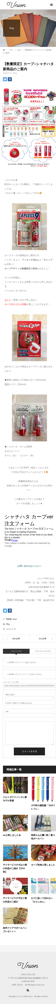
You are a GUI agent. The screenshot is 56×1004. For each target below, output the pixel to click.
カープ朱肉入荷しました (43, 865)
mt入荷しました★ (12, 835)
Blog (15, 73)
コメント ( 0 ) (16, 651)
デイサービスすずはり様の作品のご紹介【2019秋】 (15, 868)
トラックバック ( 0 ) (43, 651)
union (15, 619)
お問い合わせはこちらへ (29, 566)
